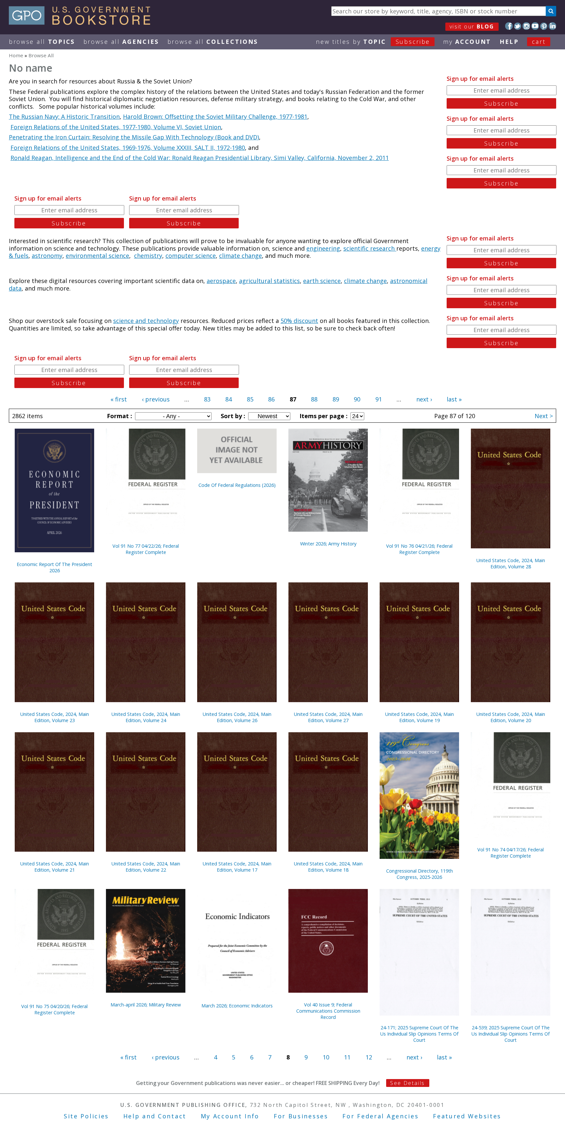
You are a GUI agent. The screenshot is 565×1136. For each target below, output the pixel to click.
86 (271, 399)
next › (424, 399)
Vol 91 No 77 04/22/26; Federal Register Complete (145, 549)
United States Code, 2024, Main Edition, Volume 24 (145, 717)
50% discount (299, 321)
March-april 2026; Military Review (146, 1005)
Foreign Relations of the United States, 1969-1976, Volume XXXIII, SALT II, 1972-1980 (127, 147)
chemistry (148, 255)
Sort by (232, 416)
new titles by (373, 41)
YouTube (535, 26)
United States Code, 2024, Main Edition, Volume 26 (237, 717)
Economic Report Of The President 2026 (54, 567)
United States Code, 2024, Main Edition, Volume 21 (54, 867)
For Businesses (301, 1116)
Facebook (509, 26)
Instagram (526, 26)
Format (118, 416)
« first (119, 399)
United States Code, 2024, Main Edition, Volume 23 (54, 717)
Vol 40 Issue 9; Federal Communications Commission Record (328, 1011)
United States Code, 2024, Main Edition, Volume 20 (510, 717)
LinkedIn (552, 26)
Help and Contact (154, 1116)
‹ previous (156, 399)
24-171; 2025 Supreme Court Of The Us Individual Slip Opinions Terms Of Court (419, 1033)
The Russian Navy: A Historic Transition (64, 116)
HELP (509, 41)
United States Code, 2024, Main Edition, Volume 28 (510, 563)
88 (314, 399)
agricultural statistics (269, 281)
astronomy (47, 255)
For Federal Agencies (380, 1116)
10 (326, 1057)
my (467, 41)
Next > (544, 416)
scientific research (369, 248)
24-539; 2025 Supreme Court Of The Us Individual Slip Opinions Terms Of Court (510, 1033)
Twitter (518, 26)
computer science (190, 255)
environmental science (97, 255)
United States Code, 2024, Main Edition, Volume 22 (145, 867)
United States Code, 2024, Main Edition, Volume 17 (237, 867)
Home (16, 55)
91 (378, 399)
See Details (407, 1083)
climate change (240, 255)
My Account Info (230, 1116)
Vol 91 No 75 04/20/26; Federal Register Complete (54, 1009)
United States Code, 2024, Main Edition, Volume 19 (419, 717)
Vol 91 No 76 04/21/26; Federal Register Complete (419, 549)
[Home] (82, 23)
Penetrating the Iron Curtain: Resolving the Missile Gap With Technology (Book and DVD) (134, 137)
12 (369, 1057)
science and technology (146, 321)
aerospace (221, 281)
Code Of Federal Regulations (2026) (237, 485)
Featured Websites (467, 1116)
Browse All (42, 41)
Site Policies (86, 1116)
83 (207, 399)
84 (228, 399)
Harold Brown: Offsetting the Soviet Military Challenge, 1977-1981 (215, 116)
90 (357, 399)
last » (454, 399)
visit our (472, 26)
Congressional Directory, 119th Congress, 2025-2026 (419, 874)
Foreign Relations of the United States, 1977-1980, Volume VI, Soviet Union (115, 127)
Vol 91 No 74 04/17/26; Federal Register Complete (510, 852)
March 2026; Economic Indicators (237, 1006)
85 (250, 399)
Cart (539, 41)
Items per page (323, 416)
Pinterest (544, 26)
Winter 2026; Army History (328, 544)
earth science (322, 281)
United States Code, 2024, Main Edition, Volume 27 (328, 717)
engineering (323, 248)
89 (336, 399)
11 (347, 1057)
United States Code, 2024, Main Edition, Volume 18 (328, 867)
